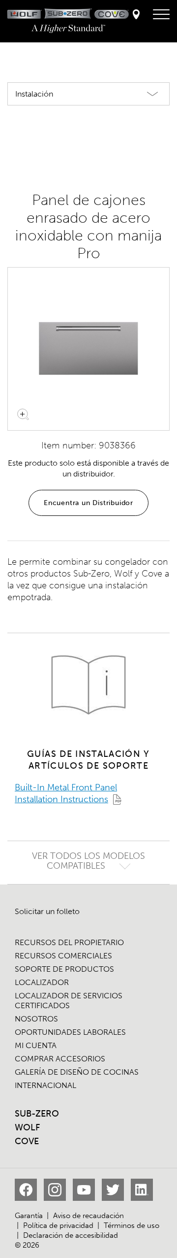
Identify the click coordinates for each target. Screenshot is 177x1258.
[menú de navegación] (161, 14)
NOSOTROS (36, 1018)
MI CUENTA (36, 1045)
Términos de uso (131, 1225)
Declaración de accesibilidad (70, 1235)
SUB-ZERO (37, 1113)
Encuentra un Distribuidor (88, 503)
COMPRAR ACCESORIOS (60, 1058)
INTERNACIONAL (45, 1085)
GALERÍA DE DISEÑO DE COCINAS (77, 1072)
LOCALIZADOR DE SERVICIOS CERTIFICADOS (68, 1000)
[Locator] (136, 15)
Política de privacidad (58, 1225)
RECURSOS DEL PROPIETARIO (69, 942)
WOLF (27, 1127)
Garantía (29, 1215)
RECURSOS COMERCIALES (63, 955)
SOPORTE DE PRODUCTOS (64, 969)
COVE (27, 1141)
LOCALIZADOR (42, 982)
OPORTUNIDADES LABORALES (70, 1032)
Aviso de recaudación (88, 1215)
